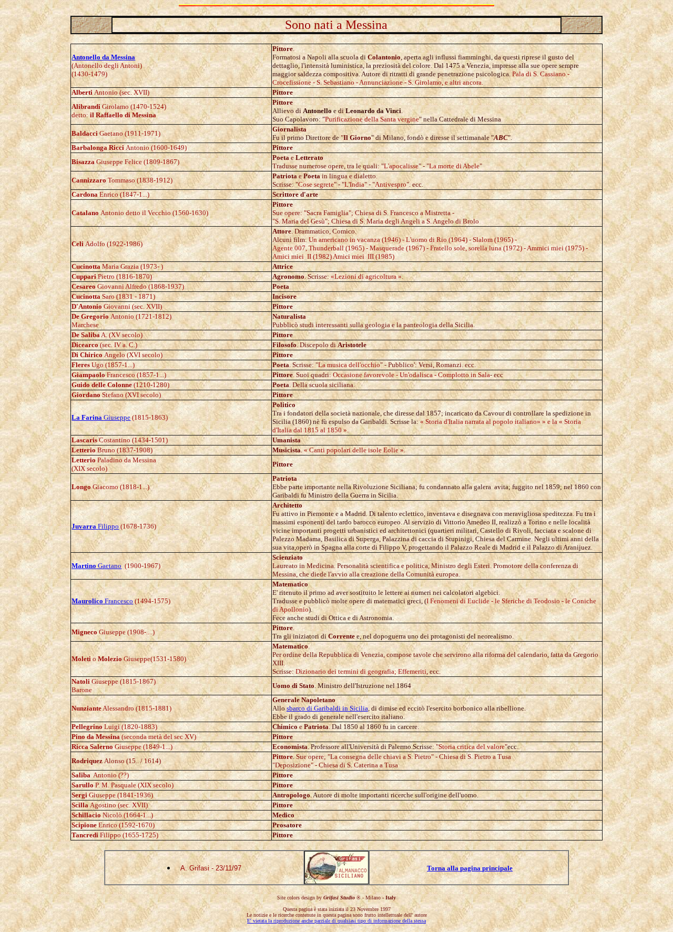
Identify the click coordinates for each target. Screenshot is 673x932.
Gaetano (96, 566)
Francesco (102, 601)
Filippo (95, 526)
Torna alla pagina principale (470, 868)
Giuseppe (101, 417)
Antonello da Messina (103, 57)
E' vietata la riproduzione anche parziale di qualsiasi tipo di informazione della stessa (336, 921)
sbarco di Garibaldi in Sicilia (327, 708)
